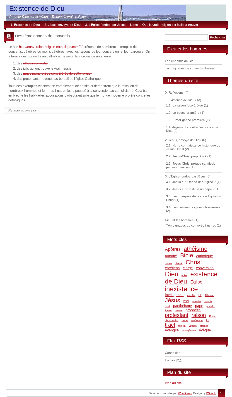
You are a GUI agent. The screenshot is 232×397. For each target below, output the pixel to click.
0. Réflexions (174, 92)
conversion (205, 268)
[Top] (221, 393)
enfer (184, 275)
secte (184, 320)
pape (199, 306)
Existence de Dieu (37, 8)
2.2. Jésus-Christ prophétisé (186, 156)
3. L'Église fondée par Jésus (185, 176)
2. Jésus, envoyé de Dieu (62, 24)
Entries (173, 360)
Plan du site (173, 383)
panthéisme (182, 306)
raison (198, 315)
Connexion (172, 352)
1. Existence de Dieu (25, 24)
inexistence (181, 289)
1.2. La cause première (182, 112)
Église (196, 281)
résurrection (171, 320)
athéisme (195, 249)
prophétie (193, 310)
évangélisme (189, 330)
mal (186, 301)
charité (178, 263)
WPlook (211, 393)
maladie (196, 301)
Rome (212, 316)
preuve (178, 310)
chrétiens (172, 268)
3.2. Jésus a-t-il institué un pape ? (190, 189)
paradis (210, 306)
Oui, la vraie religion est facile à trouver (170, 24)
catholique (204, 256)
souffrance (197, 320)
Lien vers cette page (25, 110)
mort (167, 306)
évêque (205, 330)
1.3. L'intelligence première (185, 120)
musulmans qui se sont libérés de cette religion (57, 73)
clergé (188, 268)
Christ (194, 262)
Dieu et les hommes (179, 220)
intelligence (174, 295)
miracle (208, 301)
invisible (191, 295)
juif (199, 295)
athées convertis (35, 63)
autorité (171, 256)
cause (168, 263)
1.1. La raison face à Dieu (184, 105)
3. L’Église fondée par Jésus (105, 24)
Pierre (168, 310)
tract (170, 325)
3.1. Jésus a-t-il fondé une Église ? (191, 182)
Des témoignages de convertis (42, 36)
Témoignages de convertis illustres (190, 68)
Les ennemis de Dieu (180, 61)
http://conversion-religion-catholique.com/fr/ (51, 47)
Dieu (171, 274)
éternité (204, 325)
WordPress (185, 393)
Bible (186, 255)
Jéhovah (209, 295)
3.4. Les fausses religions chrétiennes (193, 207)
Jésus (172, 300)
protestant (176, 315)
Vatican (193, 325)
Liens (134, 24)
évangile (172, 330)
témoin (182, 325)
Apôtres (173, 249)
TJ (207, 320)
